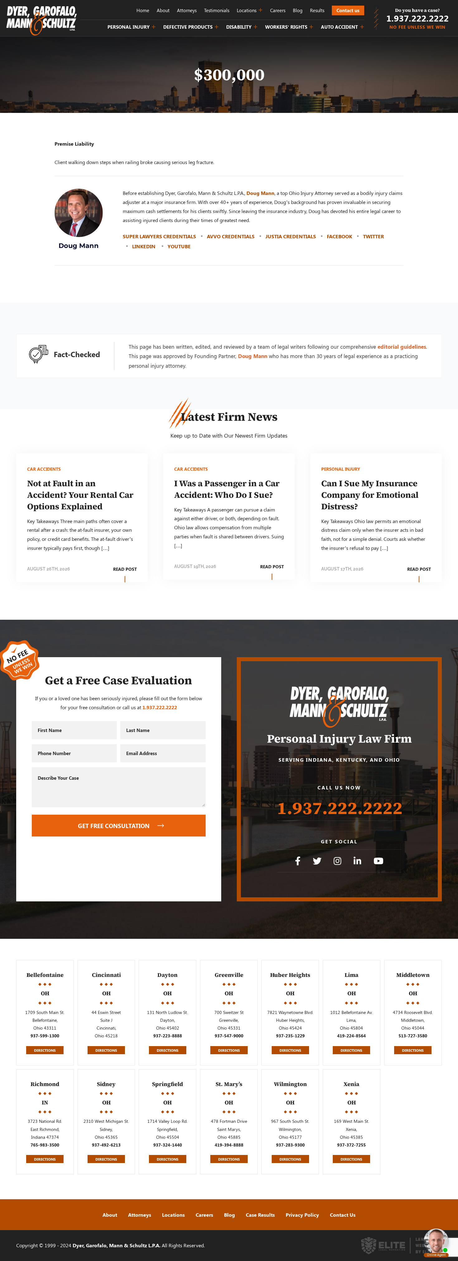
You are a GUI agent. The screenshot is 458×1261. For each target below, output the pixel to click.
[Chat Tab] (229, 630)
